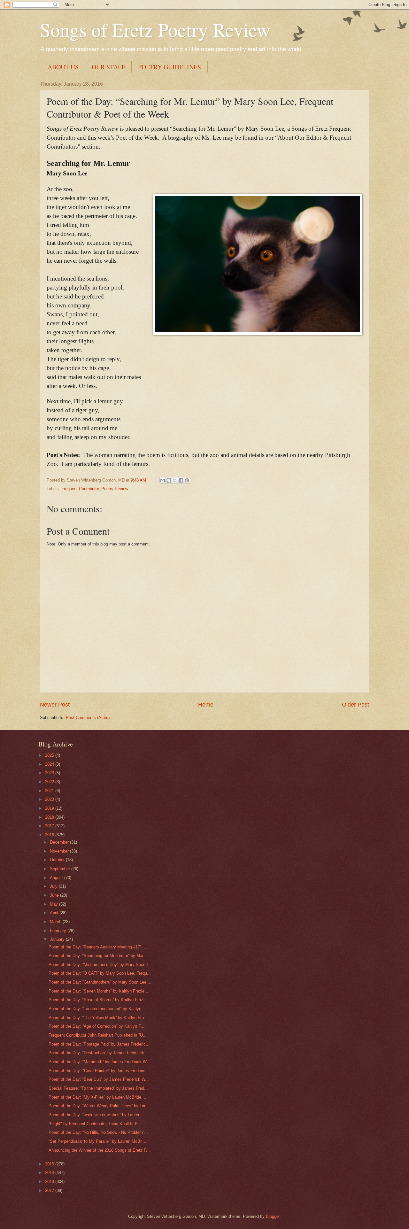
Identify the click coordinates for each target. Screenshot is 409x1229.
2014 (50, 1172)
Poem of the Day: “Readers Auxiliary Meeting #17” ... (97, 947)
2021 (50, 790)
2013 (50, 1181)
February (58, 930)
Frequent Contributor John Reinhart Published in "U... (98, 1035)
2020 (50, 799)
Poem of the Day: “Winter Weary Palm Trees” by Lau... (99, 1105)
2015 (50, 1164)
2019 (50, 808)
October (58, 859)
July (54, 886)
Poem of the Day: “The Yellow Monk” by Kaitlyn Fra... (98, 1017)
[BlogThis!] (169, 480)
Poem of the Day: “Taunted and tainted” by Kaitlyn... (97, 1008)
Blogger (273, 1216)
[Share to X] (175, 480)
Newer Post (55, 704)
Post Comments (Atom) (88, 717)
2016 (50, 834)
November (60, 851)
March (56, 921)
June (55, 895)
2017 (50, 825)
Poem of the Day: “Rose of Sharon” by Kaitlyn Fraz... (98, 999)
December (60, 842)
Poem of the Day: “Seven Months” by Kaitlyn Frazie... (98, 991)
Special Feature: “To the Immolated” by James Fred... (98, 1088)
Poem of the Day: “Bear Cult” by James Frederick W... (99, 1079)
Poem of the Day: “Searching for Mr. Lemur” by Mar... (98, 955)
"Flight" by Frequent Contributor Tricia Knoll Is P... (95, 1123)
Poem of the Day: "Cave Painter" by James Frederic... (99, 1070)
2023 (50, 772)
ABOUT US (63, 67)
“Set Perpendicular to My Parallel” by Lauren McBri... (97, 1141)
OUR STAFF (108, 67)
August (57, 877)
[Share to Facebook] (181, 480)
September (60, 868)
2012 (50, 1190)
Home (205, 704)
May (54, 904)
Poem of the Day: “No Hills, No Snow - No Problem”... (98, 1132)
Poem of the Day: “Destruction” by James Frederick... (98, 1052)
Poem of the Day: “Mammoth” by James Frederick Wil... (100, 1061)
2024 (50, 764)
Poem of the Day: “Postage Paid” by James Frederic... (99, 1044)
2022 (50, 781)
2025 (50, 755)
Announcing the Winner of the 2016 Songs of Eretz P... (99, 1150)
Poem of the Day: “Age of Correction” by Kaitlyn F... (96, 1026)
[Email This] (162, 480)
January (58, 939)
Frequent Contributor (80, 488)
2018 (50, 817)
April (54, 912)
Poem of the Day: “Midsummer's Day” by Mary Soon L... (101, 964)
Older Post (355, 704)
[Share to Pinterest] (187, 480)
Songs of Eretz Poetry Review (155, 29)
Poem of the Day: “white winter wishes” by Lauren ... (97, 1114)
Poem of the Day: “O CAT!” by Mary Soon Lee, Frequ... (100, 973)
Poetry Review (114, 488)
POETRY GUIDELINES (169, 67)
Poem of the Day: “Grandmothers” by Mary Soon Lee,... (100, 982)
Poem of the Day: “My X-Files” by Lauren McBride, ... (98, 1097)
